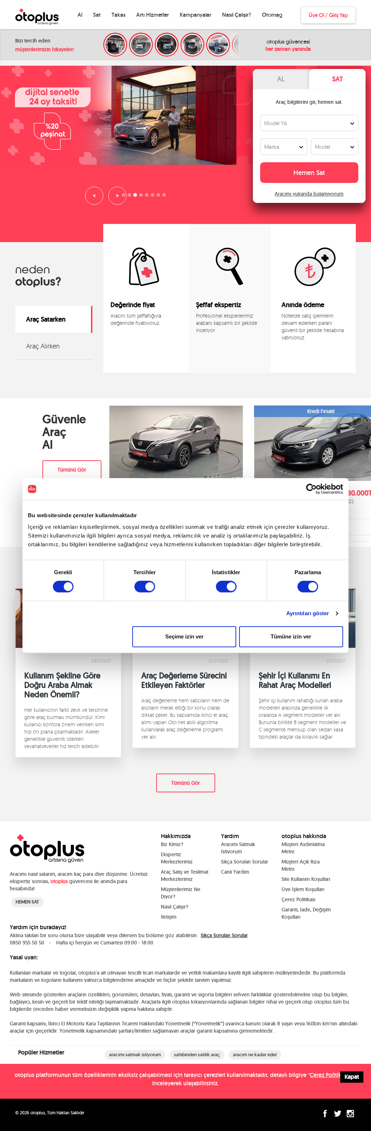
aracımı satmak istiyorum (135, 1055)
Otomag (272, 14)
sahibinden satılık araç (197, 1055)
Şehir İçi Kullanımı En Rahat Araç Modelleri (295, 680)
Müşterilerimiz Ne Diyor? (180, 893)
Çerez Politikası (298, 899)
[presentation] (205, 357)
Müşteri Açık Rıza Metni (301, 865)
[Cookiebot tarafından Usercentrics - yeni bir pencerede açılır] (311, 488)
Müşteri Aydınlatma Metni (303, 848)
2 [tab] (131, 196)
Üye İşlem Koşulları (303, 889)
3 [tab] (137, 196)
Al (80, 14)
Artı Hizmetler (152, 14)
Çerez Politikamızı (332, 1075)
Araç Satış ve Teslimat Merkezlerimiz (184, 875)
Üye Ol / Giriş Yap (328, 15)
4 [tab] (142, 196)
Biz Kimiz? (172, 844)
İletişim (168, 917)
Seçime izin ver (184, 636)
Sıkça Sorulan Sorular (244, 861)
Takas (118, 14)
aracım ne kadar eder (255, 1055)
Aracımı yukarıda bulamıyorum (309, 194)
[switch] (144, 586)
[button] (225, 357)
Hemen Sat (309, 172)
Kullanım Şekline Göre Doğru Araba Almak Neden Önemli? (62, 684)
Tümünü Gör (72, 469)
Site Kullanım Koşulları (306, 879)
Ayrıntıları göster (307, 613)
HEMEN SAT (27, 902)
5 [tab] (148, 196)
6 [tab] (154, 196)
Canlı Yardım (235, 872)
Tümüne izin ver (291, 636)
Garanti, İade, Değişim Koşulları (306, 913)
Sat (97, 14)
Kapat (352, 1077)
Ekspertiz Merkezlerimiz (177, 858)
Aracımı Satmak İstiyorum (238, 848)
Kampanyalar (195, 14)
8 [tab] (166, 196)
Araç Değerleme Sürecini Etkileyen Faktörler (184, 680)
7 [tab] (160, 196)
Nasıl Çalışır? (236, 14)
